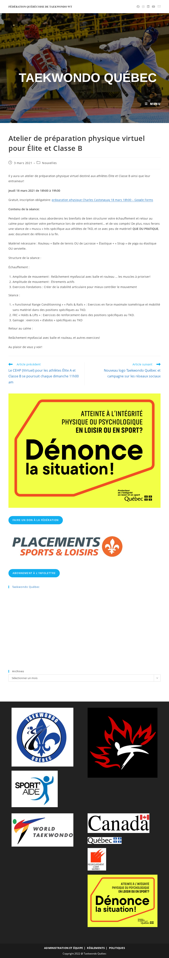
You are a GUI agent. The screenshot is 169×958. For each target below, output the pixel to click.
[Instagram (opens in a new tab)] (143, 7)
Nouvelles (49, 163)
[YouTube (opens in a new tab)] (153, 7)
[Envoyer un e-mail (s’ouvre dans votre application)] (158, 7)
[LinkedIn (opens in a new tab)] (148, 7)
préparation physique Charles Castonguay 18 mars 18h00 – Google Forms (102, 200)
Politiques (117, 948)
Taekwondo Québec (88, 78)
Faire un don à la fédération (36, 520)
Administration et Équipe (63, 948)
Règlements (96, 948)
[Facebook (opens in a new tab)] (138, 7)
